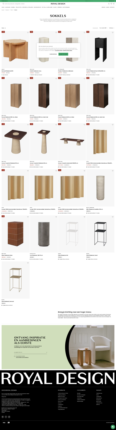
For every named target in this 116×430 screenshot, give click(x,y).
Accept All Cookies (63, 54)
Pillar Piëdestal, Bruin (7, 255)
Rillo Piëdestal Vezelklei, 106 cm (94, 209)
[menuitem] (3, 7)
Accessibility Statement (62, 407)
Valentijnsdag (99, 393)
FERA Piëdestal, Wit (63, 255)
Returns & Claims (61, 396)
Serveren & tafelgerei (81, 394)
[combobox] (111, 1)
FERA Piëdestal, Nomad (8, 301)
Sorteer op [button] (111, 28)
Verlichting (79, 398)
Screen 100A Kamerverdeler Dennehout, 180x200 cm (99, 163)
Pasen (97, 394)
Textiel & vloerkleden (81, 399)
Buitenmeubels (80, 401)
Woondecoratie (80, 396)
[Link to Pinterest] (3, 417)
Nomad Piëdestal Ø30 (7, 71)
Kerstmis (98, 404)
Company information (62, 398)
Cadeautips (98, 396)
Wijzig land (4, 396)
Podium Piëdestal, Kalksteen (65, 71)
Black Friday (98, 401)
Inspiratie (60, 406)
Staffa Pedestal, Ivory (35, 71)
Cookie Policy (60, 404)
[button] (111, 1)
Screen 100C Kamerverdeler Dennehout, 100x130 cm (42, 209)
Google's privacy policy (67, 50)
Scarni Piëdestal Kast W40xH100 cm (95, 71)
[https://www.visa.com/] (4, 423)
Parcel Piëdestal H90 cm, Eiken (10, 117)
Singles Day (98, 399)
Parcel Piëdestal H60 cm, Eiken (66, 117)
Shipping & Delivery (62, 394)
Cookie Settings (53, 54)
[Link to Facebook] (6, 417)
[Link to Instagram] (9, 417)
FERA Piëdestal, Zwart (92, 255)
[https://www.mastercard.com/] (8, 423)
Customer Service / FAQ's (63, 393)
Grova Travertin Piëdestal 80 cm (38, 163)
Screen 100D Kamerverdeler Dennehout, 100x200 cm (70, 209)
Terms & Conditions (62, 399)
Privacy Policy (60, 401)
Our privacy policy (58, 50)
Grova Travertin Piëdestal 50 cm (10, 163)
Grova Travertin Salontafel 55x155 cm (68, 163)
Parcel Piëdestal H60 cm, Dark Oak (95, 117)
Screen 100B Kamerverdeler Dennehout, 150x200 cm (14, 209)
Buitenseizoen (99, 398)
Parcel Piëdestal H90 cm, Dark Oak (39, 117)
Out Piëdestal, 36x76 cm (36, 255)
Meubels (78, 393)
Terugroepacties (61, 409)
